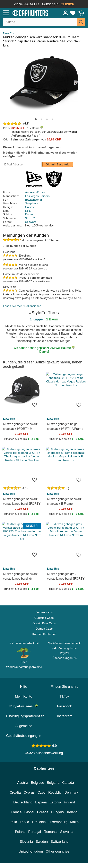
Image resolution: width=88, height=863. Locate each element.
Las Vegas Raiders (37, 196)
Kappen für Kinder (44, 634)
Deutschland (22, 802)
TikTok (64, 696)
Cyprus (29, 792)
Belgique (37, 783)
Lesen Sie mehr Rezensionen (22, 306)
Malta (74, 822)
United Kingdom (31, 851)
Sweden (42, 842)
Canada (68, 783)
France (16, 812)
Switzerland (59, 842)
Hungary (57, 812)
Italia (13, 822)
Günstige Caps (44, 617)
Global (29, 812)
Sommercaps (44, 612)
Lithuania (39, 822)
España (41, 802)
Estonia (55, 802)
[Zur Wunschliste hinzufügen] (34, 404)
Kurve (29, 214)
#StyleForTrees (22, 706)
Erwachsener (33, 199)
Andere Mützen (35, 192)
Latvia (24, 822)
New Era (8, 33)
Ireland (72, 812)
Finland (69, 802)
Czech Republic (49, 792)
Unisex (29, 207)
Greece (42, 812)
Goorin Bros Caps (44, 623)
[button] (36, 119)
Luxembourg (58, 822)
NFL (28, 210)
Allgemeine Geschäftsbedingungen (23, 731)
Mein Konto (23, 696)
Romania (50, 832)
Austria (22, 783)
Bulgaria (53, 783)
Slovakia (66, 832)
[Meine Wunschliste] (73, 13)
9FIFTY (30, 218)
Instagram (64, 716)
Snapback (31, 203)
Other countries (57, 851)
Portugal (34, 832)
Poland (20, 832)
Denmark (71, 792)
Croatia (15, 792)
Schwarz (30, 221)
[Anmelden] (65, 13)
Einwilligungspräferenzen (25, 716)
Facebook (64, 706)
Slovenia (26, 842)
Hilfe (23, 687)
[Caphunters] (25, 12)
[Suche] (81, 22)
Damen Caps (44, 628)
